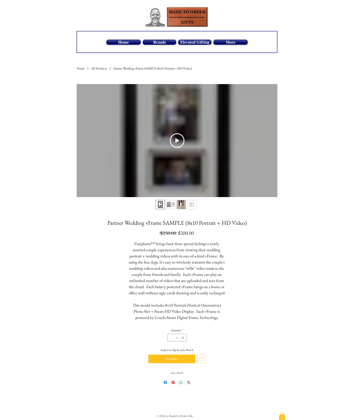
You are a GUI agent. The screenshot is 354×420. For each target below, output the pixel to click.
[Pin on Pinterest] (173, 382)
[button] (282, 416)
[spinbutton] (177, 337)
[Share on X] (188, 382)
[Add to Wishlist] (201, 359)
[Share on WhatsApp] (180, 382)
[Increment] (183, 337)
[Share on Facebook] (165, 382)
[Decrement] (170, 337)
